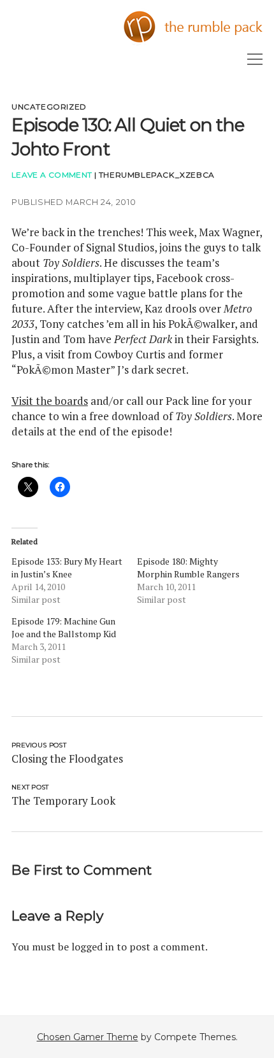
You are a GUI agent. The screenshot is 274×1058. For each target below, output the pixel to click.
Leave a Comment (51, 175)
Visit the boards (49, 400)
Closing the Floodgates (67, 758)
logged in (92, 947)
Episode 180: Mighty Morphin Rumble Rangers (188, 567)
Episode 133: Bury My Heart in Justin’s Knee (66, 567)
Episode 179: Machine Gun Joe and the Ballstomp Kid (63, 627)
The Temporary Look (63, 800)
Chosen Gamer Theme (87, 1037)
